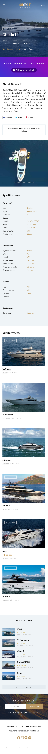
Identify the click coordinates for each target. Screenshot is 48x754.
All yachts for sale (24, 687)
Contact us (34, 731)
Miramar (6, 460)
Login (43, 5)
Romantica (7, 414)
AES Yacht (20, 667)
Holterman (5, 464)
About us (19, 726)
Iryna (19, 673)
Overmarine (21, 646)
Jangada (6, 505)
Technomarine (24, 640)
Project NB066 (23, 662)
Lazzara (4, 559)
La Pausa (6, 369)
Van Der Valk (6, 509)
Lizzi (4, 551)
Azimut (19, 635)
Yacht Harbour (25, 5)
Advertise (10, 726)
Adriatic (6, 596)
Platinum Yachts (7, 418)
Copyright (13, 731)
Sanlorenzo (5, 600)
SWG (19, 629)
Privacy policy (23, 731)
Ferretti (4, 373)
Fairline (5, 43)
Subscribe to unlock (25, 70)
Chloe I (20, 651)
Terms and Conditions (33, 726)
